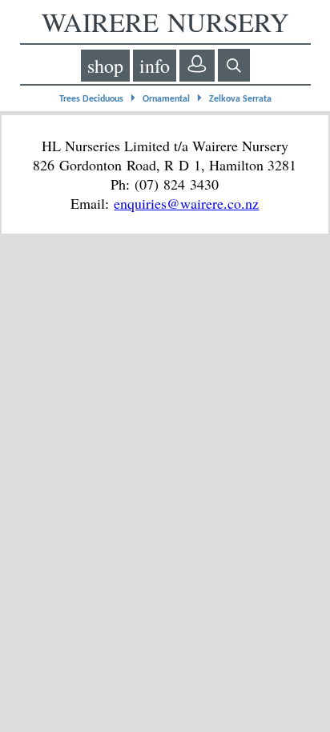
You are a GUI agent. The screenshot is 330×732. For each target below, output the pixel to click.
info (154, 65)
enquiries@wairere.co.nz (186, 203)
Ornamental (166, 99)
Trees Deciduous (91, 99)
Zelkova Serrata (240, 99)
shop (105, 65)
